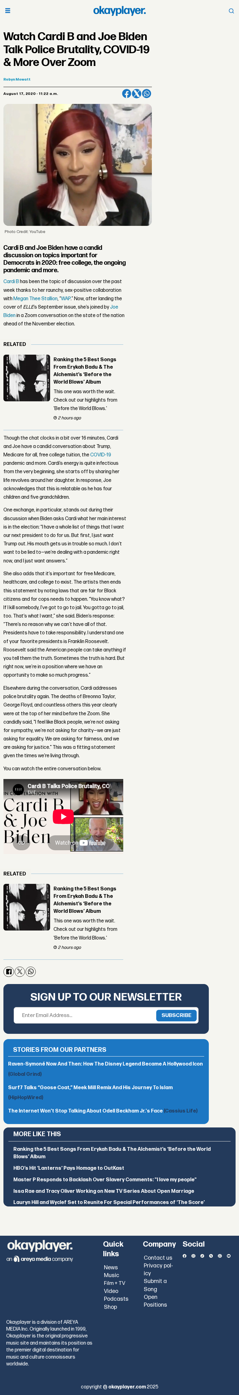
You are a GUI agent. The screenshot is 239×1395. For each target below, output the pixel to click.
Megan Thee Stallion (35, 299)
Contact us (158, 1258)
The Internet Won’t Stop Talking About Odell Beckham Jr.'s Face (103, 1111)
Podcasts (116, 1299)
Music (111, 1275)
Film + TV (114, 1283)
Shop (110, 1307)
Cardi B (11, 282)
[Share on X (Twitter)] (136, 93)
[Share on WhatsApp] (146, 93)
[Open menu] (7, 11)
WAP (66, 299)
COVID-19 (100, 455)
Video (111, 1291)
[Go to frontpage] (119, 10)
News (111, 1267)
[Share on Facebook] (126, 93)
